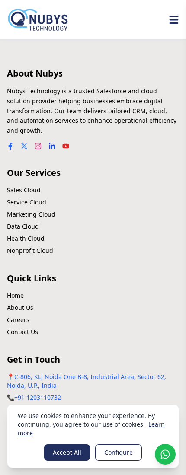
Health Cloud (26, 238)
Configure (118, 452)
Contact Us (22, 332)
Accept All (67, 452)
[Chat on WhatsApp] (165, 454)
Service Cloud (26, 202)
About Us (20, 307)
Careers (18, 320)
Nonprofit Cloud (30, 250)
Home (15, 295)
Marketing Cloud (31, 214)
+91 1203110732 (37, 397)
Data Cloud (23, 226)
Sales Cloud (24, 190)
